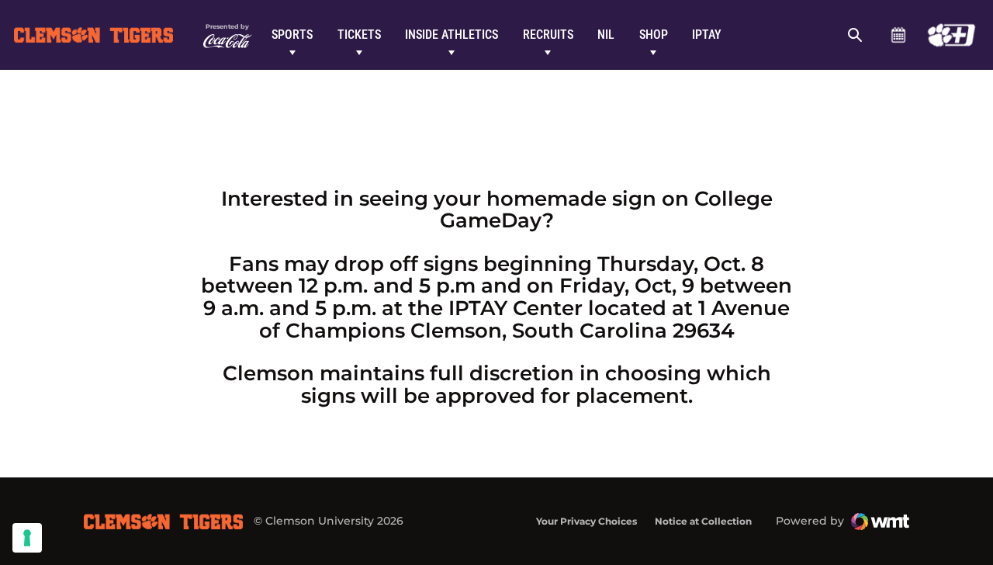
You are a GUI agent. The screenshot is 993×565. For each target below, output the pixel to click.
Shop (653, 34)
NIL (605, 34)
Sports (292, 34)
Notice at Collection (703, 521)
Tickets (359, 34)
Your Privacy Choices (586, 521)
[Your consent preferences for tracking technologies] (27, 538)
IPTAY (706, 34)
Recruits (548, 34)
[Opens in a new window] (951, 34)
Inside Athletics (451, 34)
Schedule (898, 34)
